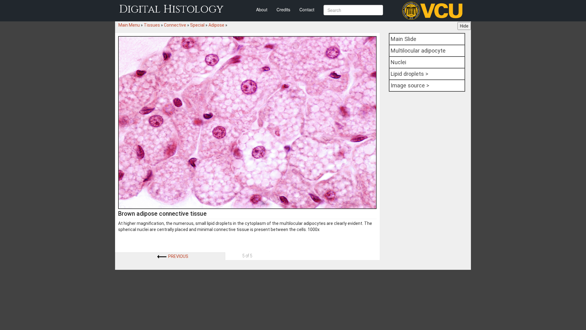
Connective (175, 25)
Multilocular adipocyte (418, 50)
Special (197, 25)
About (261, 9)
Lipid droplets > (409, 74)
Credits (283, 9)
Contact (306, 9)
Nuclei (398, 62)
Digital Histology (171, 9)
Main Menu (129, 25)
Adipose (216, 25)
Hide (464, 26)
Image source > (410, 85)
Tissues (152, 25)
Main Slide (403, 39)
